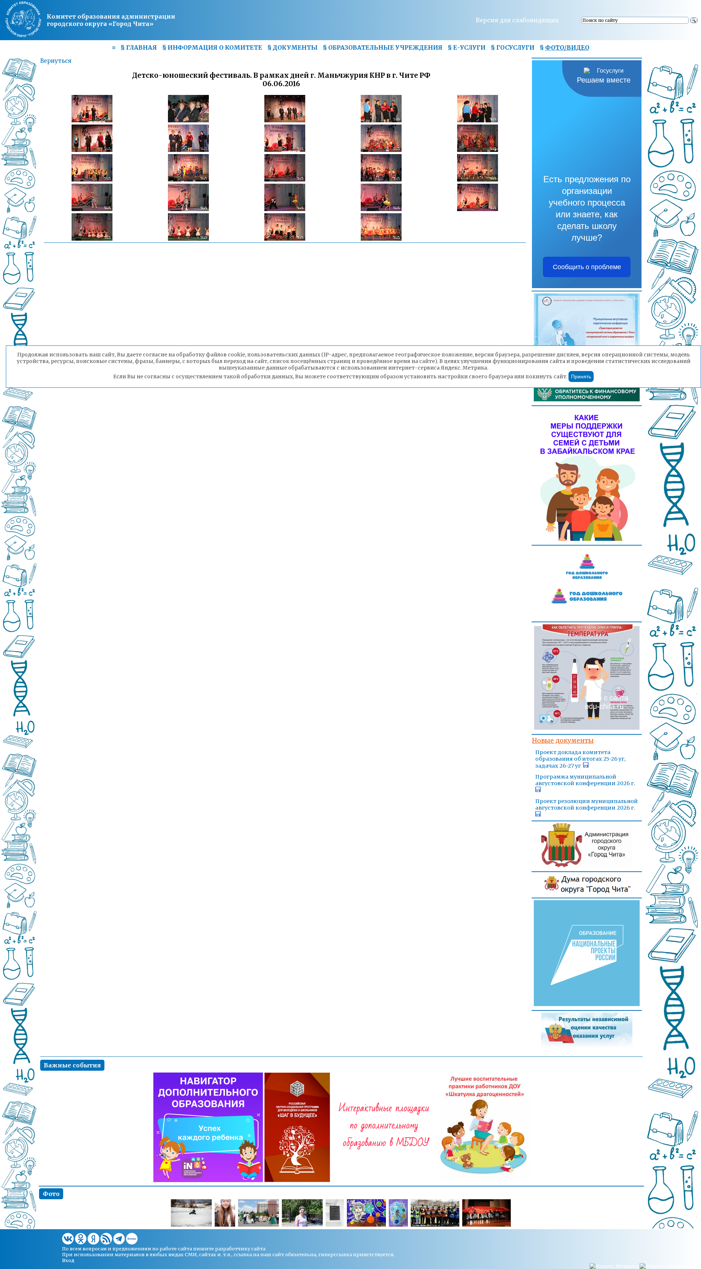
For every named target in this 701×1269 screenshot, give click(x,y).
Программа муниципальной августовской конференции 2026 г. (585, 780)
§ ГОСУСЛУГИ (513, 47)
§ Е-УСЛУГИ (467, 47)
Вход (68, 1260)
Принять (581, 376)
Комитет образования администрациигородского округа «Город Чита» (111, 20)
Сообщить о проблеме (587, 267)
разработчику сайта (240, 1248)
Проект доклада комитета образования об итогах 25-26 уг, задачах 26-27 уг (580, 759)
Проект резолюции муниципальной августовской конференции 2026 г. (586, 804)
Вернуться (55, 60)
